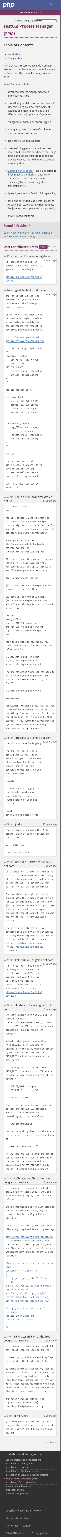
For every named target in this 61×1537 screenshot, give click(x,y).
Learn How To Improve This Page (22, 232)
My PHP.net (12, 1525)
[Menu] (56, 5)
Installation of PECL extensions (21, 1482)
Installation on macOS (17, 1467)
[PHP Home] (9, 5)
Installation (14, 54)
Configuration (15, 58)
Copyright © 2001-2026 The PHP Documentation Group (23, 1514)
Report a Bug (27, 236)
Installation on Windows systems (22, 1471)
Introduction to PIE (15, 1490)
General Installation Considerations (23, 1460)
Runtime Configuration (17, 1493)
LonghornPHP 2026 (30, 12)
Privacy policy (39, 1533)
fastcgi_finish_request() (20, 170)
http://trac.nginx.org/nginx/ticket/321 (29, 1237)
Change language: (25, 20)
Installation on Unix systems (20, 1463)
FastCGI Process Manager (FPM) (22, 1478)
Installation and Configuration (23, 1454)
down (11, 256)
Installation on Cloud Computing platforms (27, 1475)
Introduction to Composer (18, 1486)
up (5, 256)
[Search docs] (50, 5)
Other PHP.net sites (16, 1533)
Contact (27, 1525)
